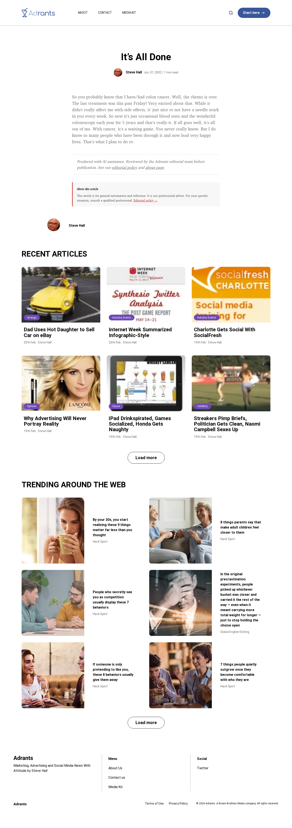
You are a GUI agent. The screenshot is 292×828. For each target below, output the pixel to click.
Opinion (31, 406)
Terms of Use (154, 803)
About (83, 12)
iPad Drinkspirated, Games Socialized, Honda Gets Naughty (140, 424)
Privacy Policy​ (178, 803)
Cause (116, 406)
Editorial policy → (146, 200)
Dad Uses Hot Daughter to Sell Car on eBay (59, 332)
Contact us (116, 777)
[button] (146, 458)
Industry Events (121, 317)
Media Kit (129, 12)
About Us (115, 768)
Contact (105, 12)
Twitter (202, 768)
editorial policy (124, 167)
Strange (31, 317)
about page (154, 167)
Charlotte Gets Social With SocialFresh (224, 332)
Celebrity (202, 406)
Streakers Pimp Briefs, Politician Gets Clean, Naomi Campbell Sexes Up (227, 424)
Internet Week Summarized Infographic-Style (140, 332)
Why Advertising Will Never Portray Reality (55, 421)
